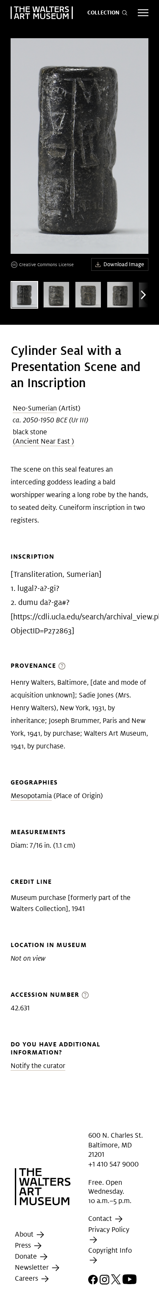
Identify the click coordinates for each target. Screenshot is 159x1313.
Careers (27, 1278)
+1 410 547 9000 (113, 1163)
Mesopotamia (31, 795)
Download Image (123, 264)
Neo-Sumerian (35, 408)
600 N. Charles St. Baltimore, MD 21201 (115, 1145)
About (25, 1234)
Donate (27, 1256)
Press (24, 1245)
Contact (101, 1219)
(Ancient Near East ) (43, 441)
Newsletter (32, 1267)
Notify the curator (38, 1065)
